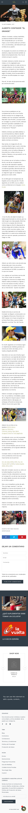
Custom (4, 773)
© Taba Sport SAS (14, 809)
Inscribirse (8, 801)
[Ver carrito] (26, 2)
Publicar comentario (12, 581)
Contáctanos (6, 738)
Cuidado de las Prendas (9, 767)
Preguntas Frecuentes (8, 761)
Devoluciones (6, 759)
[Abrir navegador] (2, 2)
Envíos (4, 756)
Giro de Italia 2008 (7, 462)
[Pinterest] (10, 724)
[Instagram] (6, 724)
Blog (3, 733)
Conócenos (5, 736)
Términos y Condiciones (9, 741)
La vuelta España (10, 639)
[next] (25, 667)
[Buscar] (23, 2)
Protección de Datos (8, 747)
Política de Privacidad (8, 744)
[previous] (3, 667)
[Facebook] (2, 724)
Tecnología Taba (7, 770)
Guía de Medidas (7, 764)
